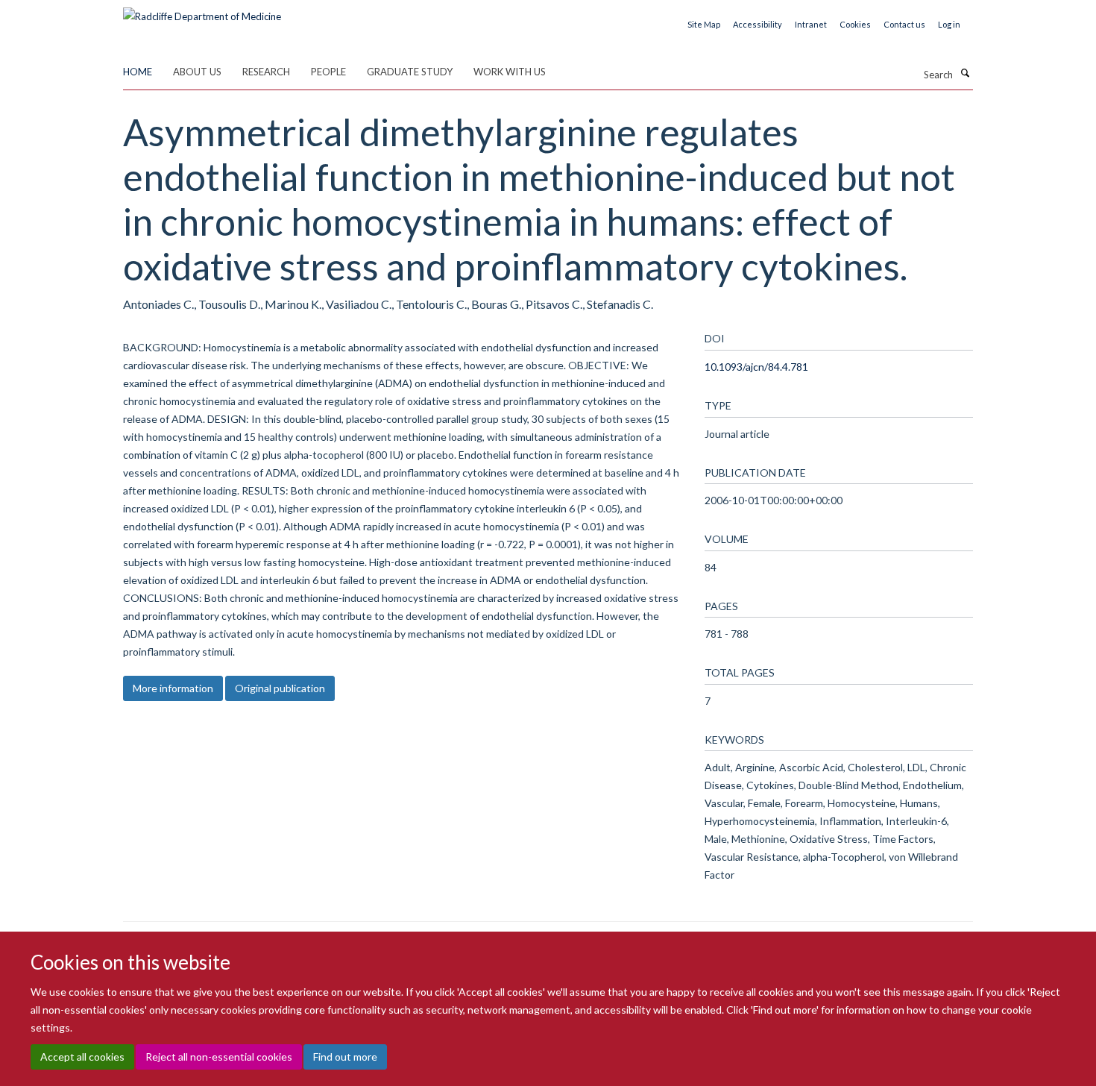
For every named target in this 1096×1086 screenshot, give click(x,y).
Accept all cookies (82, 1056)
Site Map (703, 24)
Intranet (811, 24)
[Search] (965, 73)
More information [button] (173, 688)
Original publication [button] (280, 688)
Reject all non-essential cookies (218, 1056)
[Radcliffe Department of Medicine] (202, 11)
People (328, 72)
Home (137, 72)
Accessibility (757, 24)
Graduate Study (410, 72)
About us (197, 72)
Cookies (855, 24)
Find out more (345, 1056)
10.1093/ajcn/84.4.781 (756, 366)
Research (266, 72)
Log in (949, 24)
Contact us (904, 24)
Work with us (509, 72)
